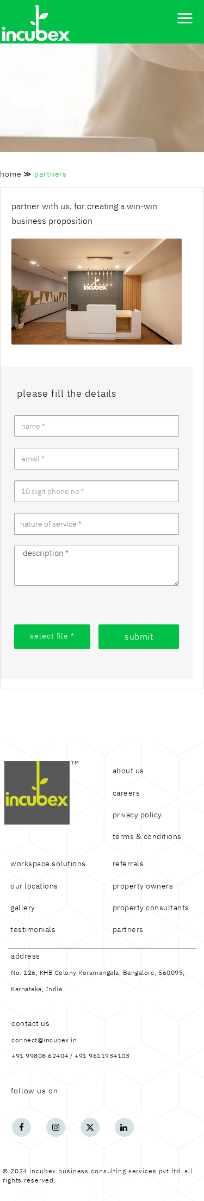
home (11, 174)
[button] (185, 18)
